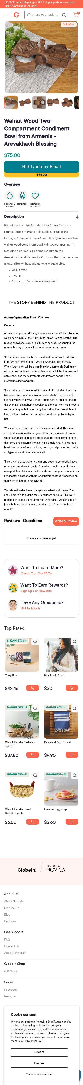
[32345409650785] (72, 755)
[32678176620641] (72, 688)
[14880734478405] (32, 755)
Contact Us (11, 946)
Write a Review (66, 521)
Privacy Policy (33, 1041)
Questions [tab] (32, 521)
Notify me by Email (41, 167)
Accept (39, 1052)
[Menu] (6, 15)
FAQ (7, 940)
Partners (10, 921)
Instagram (10, 996)
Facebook (10, 990)
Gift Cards (10, 971)
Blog (7, 915)
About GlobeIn (14, 901)
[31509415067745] (72, 822)
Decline (39, 1063)
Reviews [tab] (12, 521)
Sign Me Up (11, 908)
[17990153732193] (32, 688)
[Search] (63, 15)
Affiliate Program (15, 953)
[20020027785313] (32, 822)
